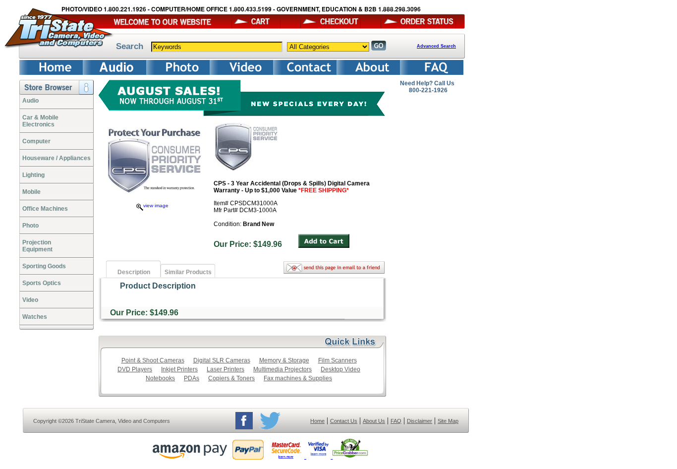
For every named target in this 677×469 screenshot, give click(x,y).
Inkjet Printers (179, 369)
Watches (34, 316)
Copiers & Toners (231, 378)
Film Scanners (337, 360)
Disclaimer (419, 421)
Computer (36, 141)
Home (317, 421)
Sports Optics (41, 283)
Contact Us (343, 421)
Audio (30, 100)
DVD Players (134, 369)
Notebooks (160, 378)
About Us (374, 421)
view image (156, 205)
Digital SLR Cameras (221, 360)
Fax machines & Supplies (298, 378)
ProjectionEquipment (37, 246)
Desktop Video (340, 369)
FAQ (396, 421)
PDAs (191, 378)
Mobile (31, 191)
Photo (30, 225)
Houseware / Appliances (56, 158)
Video (30, 299)
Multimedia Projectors (282, 369)
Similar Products (188, 272)
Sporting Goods (44, 266)
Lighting (33, 175)
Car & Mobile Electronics (40, 121)
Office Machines (45, 208)
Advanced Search (436, 46)
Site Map (448, 421)
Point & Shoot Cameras (152, 360)
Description (133, 272)
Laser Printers (225, 369)
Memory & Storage (284, 360)
